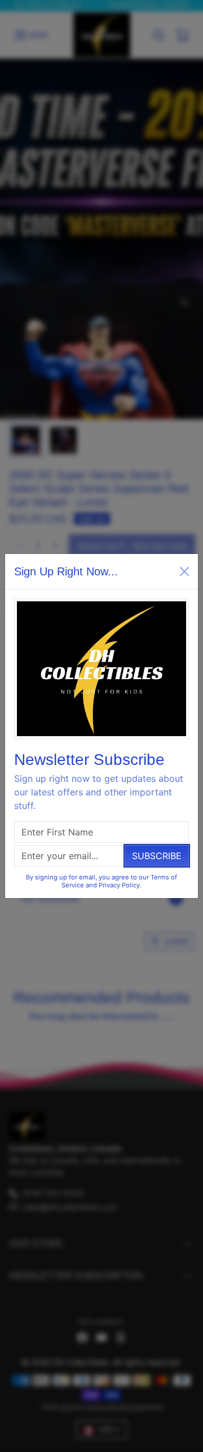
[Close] (184, 571)
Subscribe (157, 855)
